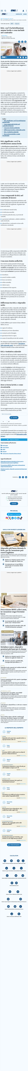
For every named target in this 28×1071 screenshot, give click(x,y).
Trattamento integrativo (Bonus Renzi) (11, 453)
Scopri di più (19, 14)
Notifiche (26, 57)
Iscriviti (14, 503)
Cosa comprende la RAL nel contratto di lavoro (11, 125)
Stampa (18, 57)
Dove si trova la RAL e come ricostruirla (11, 134)
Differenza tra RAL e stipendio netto (14, 130)
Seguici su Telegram (14, 439)
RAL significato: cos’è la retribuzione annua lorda (14, 121)
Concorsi (4, 677)
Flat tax (4, 807)
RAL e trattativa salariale (11, 132)
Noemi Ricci (4, 35)
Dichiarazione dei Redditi (7, 764)
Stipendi (17, 23)
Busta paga (5, 445)
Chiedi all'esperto (14, 844)
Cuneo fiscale (5, 447)
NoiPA (3, 665)
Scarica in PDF (23, 57)
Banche (4, 703)
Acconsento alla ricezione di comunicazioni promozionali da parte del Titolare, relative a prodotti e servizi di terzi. (14, 425)
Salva (20, 57)
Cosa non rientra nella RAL (12, 128)
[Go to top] (25, 1067)
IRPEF (12, 23)
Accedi (25, 14)
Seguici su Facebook (15, 514)
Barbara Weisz (23, 755)
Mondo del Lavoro (8, 532)
